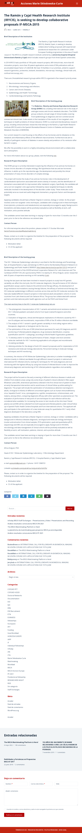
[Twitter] (15, 496)
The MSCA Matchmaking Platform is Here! (24, 527)
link (55, 156)
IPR (9, 652)
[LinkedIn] (23, 496)
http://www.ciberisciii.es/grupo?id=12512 (52, 267)
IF (29, 30)
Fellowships (12, 621)
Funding (25, 30)
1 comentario (60, 752)
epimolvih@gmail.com (17, 463)
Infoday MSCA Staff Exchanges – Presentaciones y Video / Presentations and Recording (41, 520)
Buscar (70, 508)
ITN (9, 655)
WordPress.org (13, 710)
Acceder (10, 701)
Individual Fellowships (16, 646)
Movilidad (11, 664)
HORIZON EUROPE (15, 636)
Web (57, 784)
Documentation (13, 599)
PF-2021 (11, 674)
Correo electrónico (38, 784)
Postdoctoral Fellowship (17, 677)
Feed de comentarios (15, 707)
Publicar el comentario (14, 815)
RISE (9, 683)
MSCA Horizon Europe (16, 671)
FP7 (9, 627)
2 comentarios (20, 765)
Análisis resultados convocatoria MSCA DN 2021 (26, 524)
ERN (9, 608)
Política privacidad (51, 830)
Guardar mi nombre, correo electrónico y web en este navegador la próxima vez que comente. (35, 809)
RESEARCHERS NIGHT (16, 680)
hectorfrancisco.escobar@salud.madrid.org (20, 231)
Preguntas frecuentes (35, 830)
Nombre (9, 784)
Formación (12, 624)
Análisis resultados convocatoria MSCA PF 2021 (25, 533)
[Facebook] (7, 496)
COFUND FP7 (12, 589)
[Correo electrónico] (47, 496)
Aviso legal (62, 830)
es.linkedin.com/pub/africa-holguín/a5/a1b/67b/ (29, 468)
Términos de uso (21, 830)
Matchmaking (13, 661)
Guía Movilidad (13, 633)
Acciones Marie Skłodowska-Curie (42, 3)
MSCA (10, 668)
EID (9, 602)
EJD (9, 605)
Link (46, 275)
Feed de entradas (14, 704)
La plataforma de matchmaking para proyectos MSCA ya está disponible (35, 530)
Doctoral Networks (15, 595)
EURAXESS (11, 617)
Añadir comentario (12, 791)
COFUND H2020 (14, 592)
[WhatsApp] (39, 496)
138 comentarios (20, 745)
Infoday (10, 649)
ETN (9, 614)
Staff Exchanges (14, 690)
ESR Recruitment (14, 611)
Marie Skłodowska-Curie (17, 658)
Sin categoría (12, 686)
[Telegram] (31, 496)
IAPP (9, 639)
